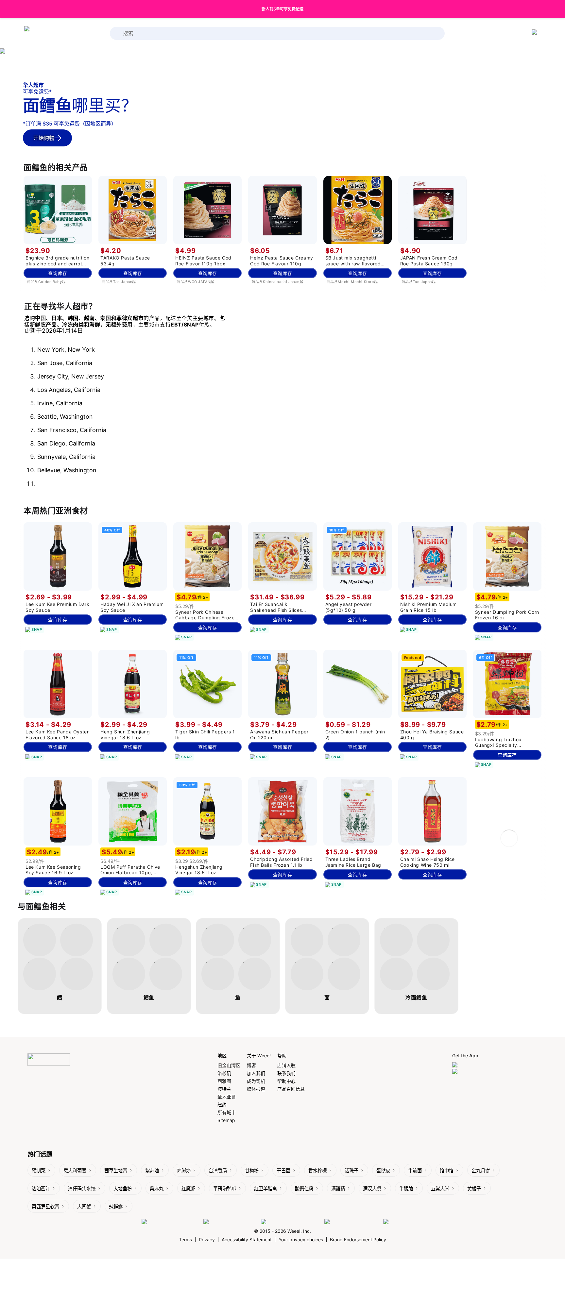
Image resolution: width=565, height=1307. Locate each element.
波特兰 (224, 1089)
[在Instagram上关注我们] (230, 1222)
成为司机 (256, 1081)
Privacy (207, 1239)
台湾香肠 (218, 1170)
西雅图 (224, 1081)
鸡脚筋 (184, 1170)
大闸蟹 (84, 1206)
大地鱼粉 (122, 1188)
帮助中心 (286, 1081)
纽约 (222, 1104)
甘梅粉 (252, 1170)
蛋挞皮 (383, 1170)
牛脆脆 (406, 1188)
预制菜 (38, 1170)
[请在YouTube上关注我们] (352, 1222)
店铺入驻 (286, 1065)
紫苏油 (152, 1170)
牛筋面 (415, 1170)
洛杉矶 (224, 1073)
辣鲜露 (116, 1206)
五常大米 (440, 1188)
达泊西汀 (41, 1188)
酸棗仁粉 (304, 1188)
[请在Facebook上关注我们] (171, 1222)
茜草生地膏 (115, 1170)
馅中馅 (447, 1170)
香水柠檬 (317, 1170)
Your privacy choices (301, 1239)
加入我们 (256, 1073)
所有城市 (226, 1112)
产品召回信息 (291, 1089)
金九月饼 (480, 1170)
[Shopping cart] (535, 33)
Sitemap (226, 1120)
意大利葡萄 (74, 1170)
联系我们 (286, 1073)
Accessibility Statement (247, 1239)
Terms (185, 1239)
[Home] (50, 33)
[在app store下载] (472, 1065)
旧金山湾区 (228, 1065)
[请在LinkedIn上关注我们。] (291, 1222)
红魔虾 (188, 1188)
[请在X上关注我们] (403, 1222)
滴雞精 (338, 1188)
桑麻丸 (156, 1188)
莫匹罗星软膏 (45, 1206)
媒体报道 (256, 1089)
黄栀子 (474, 1188)
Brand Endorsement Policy (358, 1239)
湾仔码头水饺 (81, 1188)
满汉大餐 (372, 1188)
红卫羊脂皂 (265, 1188)
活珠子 (351, 1170)
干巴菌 (283, 1170)
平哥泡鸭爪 (224, 1188)
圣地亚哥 (226, 1096)
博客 (251, 1065)
